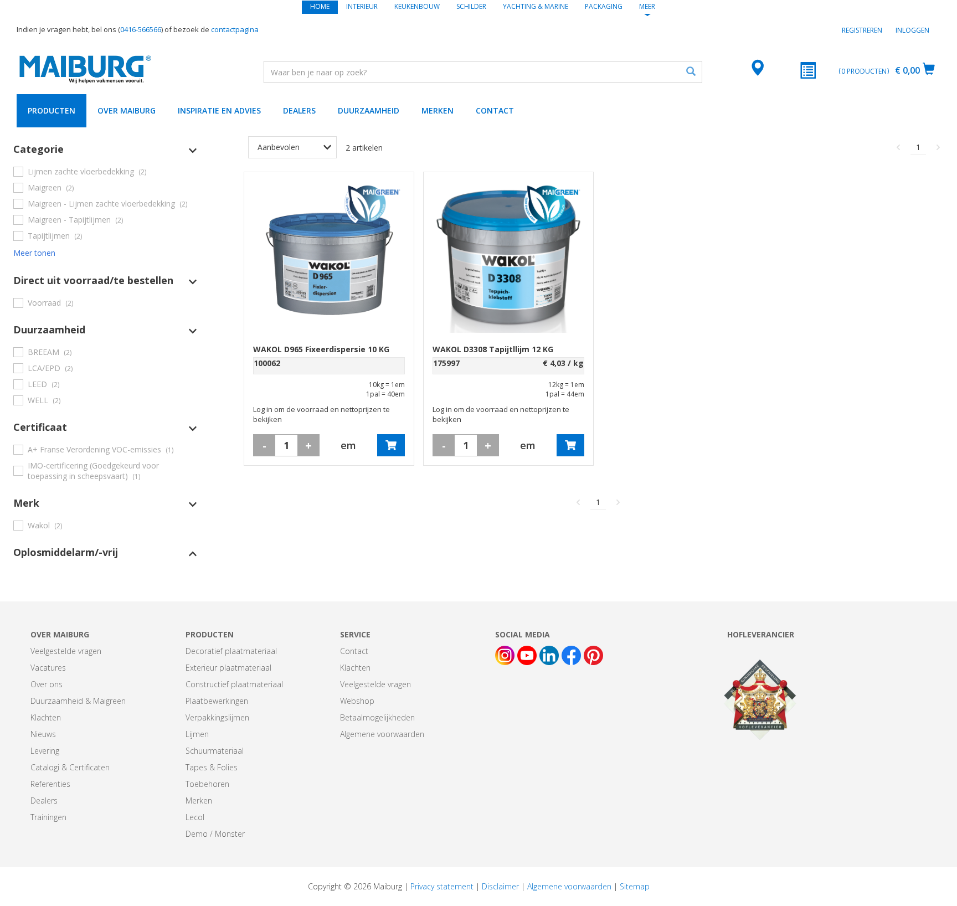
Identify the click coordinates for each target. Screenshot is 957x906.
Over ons (46, 684)
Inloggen (912, 30)
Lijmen (197, 734)
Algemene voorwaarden (382, 734)
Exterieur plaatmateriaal (228, 667)
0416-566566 (140, 29)
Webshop (357, 701)
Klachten (45, 717)
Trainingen (48, 817)
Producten (51, 110)
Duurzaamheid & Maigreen (78, 701)
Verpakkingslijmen (217, 717)
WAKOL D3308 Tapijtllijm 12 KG (493, 349)
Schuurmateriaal (215, 750)
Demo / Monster (215, 833)
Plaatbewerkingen (217, 701)
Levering (44, 750)
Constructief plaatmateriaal (234, 684)
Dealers (299, 110)
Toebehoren (207, 784)
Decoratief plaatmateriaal (231, 651)
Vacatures (48, 667)
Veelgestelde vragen (65, 651)
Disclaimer (500, 886)
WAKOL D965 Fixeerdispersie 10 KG (321, 349)
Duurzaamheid (368, 110)
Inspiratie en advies (219, 110)
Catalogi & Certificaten (70, 767)
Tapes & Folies (212, 767)
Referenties (50, 784)
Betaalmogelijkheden (377, 717)
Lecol (195, 817)
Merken (437, 110)
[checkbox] (105, 171)
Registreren (862, 30)
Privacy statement (442, 886)
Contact (495, 110)
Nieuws (43, 734)
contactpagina (235, 29)
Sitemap (635, 886)
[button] (105, 149)
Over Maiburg (126, 110)
